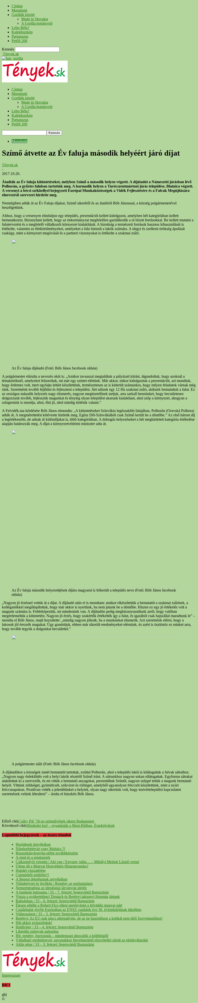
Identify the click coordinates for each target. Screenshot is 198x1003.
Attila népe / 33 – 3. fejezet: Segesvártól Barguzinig (55, 944)
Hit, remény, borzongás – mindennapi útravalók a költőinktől (62, 936)
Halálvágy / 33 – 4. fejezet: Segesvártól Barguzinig (54, 927)
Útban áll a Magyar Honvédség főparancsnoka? (52, 866)
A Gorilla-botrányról (36, 23)
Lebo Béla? (20, 28)
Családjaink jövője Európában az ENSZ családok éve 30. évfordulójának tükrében (78, 910)
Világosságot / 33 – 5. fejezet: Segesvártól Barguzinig (56, 914)
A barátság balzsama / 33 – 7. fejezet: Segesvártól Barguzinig (62, 892)
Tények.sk (10, 165)
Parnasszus (20, 36)
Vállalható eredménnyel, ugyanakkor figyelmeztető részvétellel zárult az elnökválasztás (82, 940)
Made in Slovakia (34, 19)
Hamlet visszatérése (31, 870)
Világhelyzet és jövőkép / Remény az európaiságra (54, 883)
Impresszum (11, 975)
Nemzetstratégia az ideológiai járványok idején (51, 888)
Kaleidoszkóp (22, 32)
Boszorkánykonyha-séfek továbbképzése (47, 853)
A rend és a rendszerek (33, 857)
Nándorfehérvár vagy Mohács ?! (40, 849)
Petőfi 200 (19, 41)
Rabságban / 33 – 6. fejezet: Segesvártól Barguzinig (55, 901)
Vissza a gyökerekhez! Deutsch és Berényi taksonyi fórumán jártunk (68, 897)
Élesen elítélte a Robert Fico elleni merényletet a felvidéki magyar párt (69, 905)
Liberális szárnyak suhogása (37, 931)
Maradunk (19, 10)
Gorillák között (23, 15)
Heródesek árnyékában (33, 844)
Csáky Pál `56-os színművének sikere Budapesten (56, 821)
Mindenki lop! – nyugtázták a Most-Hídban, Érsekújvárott (70, 825)
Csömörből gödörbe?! (32, 875)
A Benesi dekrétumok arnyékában (41, 879)
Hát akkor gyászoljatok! (34, 923)
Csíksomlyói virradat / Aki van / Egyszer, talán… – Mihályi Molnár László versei (77, 862)
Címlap (17, 6)
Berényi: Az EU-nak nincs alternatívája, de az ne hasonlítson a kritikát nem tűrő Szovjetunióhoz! (89, 918)
